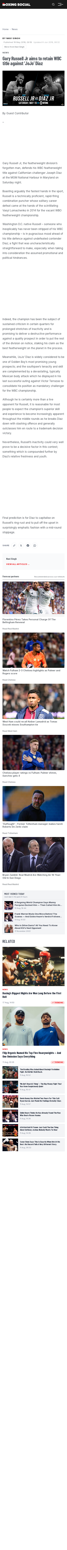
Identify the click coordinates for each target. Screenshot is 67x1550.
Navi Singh (11, 558)
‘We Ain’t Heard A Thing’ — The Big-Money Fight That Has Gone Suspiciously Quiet (41, 1085)
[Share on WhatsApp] (35, 545)
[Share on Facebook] (28, 545)
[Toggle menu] (61, 4)
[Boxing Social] (16, 4)
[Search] (53, 4)
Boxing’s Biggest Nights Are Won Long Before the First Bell (31, 994)
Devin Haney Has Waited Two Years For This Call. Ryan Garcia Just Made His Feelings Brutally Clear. (41, 1099)
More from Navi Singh (14, 47)
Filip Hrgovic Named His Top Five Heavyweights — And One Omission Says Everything (31, 1054)
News (15, 29)
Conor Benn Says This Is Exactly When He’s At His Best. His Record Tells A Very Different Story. (40, 1143)
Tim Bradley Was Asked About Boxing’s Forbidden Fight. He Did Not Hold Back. (39, 1070)
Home (5, 29)
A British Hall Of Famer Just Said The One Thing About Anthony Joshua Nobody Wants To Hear (39, 1128)
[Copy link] (14, 545)
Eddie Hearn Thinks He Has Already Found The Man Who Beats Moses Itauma (40, 1114)
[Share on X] (21, 545)
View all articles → (18, 564)
